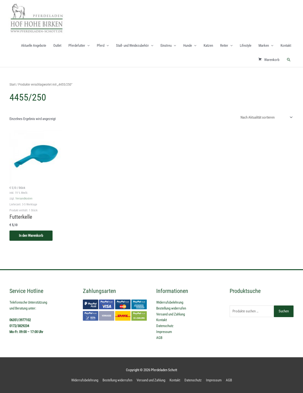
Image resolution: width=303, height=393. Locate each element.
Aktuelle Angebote (33, 45)
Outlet (57, 45)
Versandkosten (23, 198)
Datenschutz (165, 326)
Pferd (100, 45)
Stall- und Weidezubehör (132, 45)
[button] (288, 59)
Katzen (208, 45)
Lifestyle (245, 45)
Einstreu (166, 45)
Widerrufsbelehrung (169, 302)
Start (12, 84)
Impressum (164, 332)
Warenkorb (271, 60)
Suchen (284, 311)
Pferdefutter (76, 45)
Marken (263, 45)
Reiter (224, 45)
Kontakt (286, 45)
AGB (159, 338)
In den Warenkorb (31, 235)
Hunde (187, 45)
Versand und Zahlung (170, 314)
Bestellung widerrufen (171, 308)
